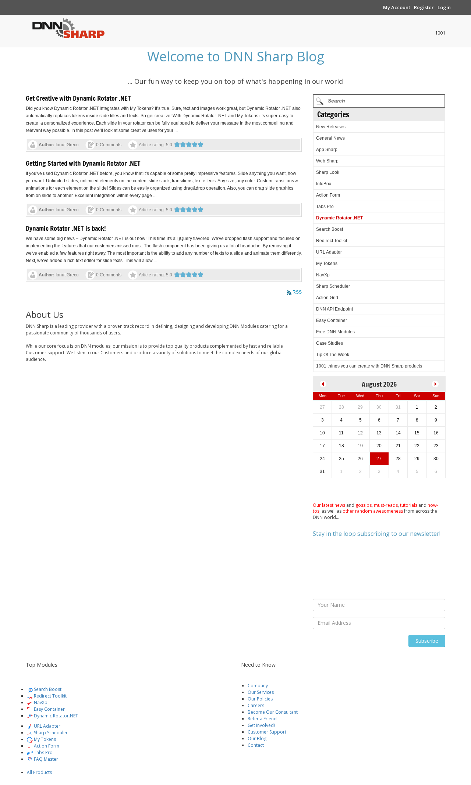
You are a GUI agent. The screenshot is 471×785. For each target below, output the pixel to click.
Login (444, 7)
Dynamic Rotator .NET (339, 218)
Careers (256, 705)
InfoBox (323, 183)
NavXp (323, 274)
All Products (39, 772)
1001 (440, 32)
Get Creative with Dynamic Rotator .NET (78, 98)
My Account (396, 7)
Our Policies (260, 699)
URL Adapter (329, 252)
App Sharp (326, 149)
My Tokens (326, 263)
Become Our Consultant (273, 712)
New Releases (331, 126)
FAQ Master (45, 759)
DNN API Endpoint (334, 309)
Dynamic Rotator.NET (55, 716)
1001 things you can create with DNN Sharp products (369, 366)
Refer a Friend (262, 719)
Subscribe (426, 640)
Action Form (328, 195)
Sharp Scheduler (333, 286)
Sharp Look (327, 172)
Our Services (261, 692)
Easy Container (331, 320)
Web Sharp (327, 161)
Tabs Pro (325, 206)
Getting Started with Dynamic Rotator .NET (83, 163)
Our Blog (257, 738)
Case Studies (329, 343)
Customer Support (267, 732)
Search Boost (329, 229)
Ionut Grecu (67, 144)
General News (330, 138)
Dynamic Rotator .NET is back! (66, 228)
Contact (256, 745)
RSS (297, 292)
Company (258, 685)
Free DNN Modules (335, 331)
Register (424, 7)
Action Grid (327, 297)
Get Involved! (261, 725)
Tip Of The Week (332, 354)
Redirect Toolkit (331, 240)
